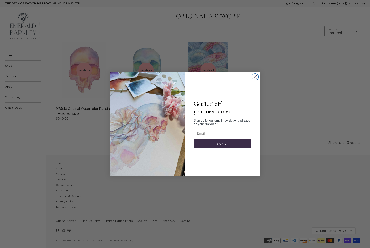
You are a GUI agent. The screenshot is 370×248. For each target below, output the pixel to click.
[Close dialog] (255, 77)
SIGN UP (223, 143)
